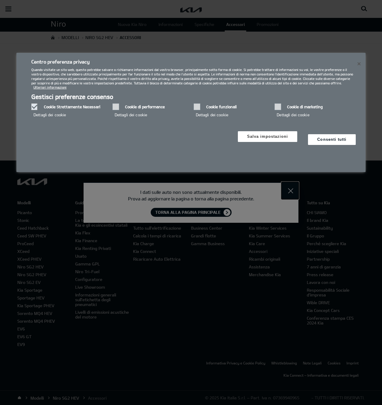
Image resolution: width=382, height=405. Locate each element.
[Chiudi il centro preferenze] (359, 63)
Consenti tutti (331, 139)
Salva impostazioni (267, 136)
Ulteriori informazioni (50, 87)
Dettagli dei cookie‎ (49, 115)
